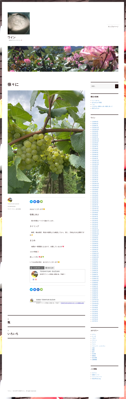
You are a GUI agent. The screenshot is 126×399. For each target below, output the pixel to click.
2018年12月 (95, 276)
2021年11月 (95, 208)
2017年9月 (95, 305)
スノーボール (95, 100)
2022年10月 (95, 187)
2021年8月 (95, 214)
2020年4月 (95, 245)
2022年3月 (95, 201)
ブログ (94, 338)
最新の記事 (50, 268)
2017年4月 (95, 315)
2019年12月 (95, 253)
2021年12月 (95, 207)
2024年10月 (95, 141)
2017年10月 (95, 303)
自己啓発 (18, 209)
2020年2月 (95, 249)
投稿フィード (95, 374)
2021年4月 (95, 222)
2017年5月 (95, 313)
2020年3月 (95, 247)
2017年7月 (95, 309)
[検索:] (103, 86)
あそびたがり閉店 (97, 102)
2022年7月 (95, 193)
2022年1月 (95, 205)
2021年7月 (95, 216)
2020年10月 (95, 234)
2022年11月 (95, 185)
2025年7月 (95, 133)
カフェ (94, 334)
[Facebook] (33, 279)
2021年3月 (95, 224)
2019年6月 (95, 265)
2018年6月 (95, 288)
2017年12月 (95, 299)
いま (93, 104)
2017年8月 (95, 307)
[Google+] (36, 279)
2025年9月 (95, 131)
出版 (93, 348)
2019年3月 (95, 270)
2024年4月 (95, 152)
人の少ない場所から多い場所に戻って (102, 106)
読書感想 (94, 359)
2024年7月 (95, 146)
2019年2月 (95, 272)
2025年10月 (95, 129)
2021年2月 (95, 226)
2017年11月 (95, 301)
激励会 (94, 355)
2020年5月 (95, 243)
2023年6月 (95, 172)
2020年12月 (95, 230)
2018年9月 (95, 282)
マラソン (94, 340)
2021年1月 (95, 228)
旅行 (93, 352)
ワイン (12, 37)
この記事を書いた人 (37, 268)
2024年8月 (95, 145)
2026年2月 (95, 123)
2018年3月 (95, 294)
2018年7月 (95, 286)
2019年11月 (95, 255)
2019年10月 (95, 257)
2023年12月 (95, 160)
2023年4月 (95, 176)
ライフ (9, 209)
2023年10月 (95, 164)
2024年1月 (95, 158)
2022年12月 (95, 183)
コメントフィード (97, 376)
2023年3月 (95, 177)
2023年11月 (95, 162)
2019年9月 (95, 259)
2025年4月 (95, 135)
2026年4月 (95, 121)
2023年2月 (95, 179)
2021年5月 (95, 220)
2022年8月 (95, 191)
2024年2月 (95, 156)
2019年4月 (95, 269)
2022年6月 (95, 195)
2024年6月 (95, 148)
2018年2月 (95, 296)
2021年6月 (95, 218)
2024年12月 (95, 139)
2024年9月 (95, 143)
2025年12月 (95, 127)
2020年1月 (95, 251)
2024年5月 (95, 150)
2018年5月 (95, 290)
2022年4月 (95, 199)
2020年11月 (95, 232)
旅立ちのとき (95, 108)
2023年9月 (95, 166)
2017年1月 (95, 321)
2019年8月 (95, 261)
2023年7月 (95, 170)
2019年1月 (95, 274)
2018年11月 (95, 278)
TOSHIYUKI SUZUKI (13, 204)
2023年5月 (95, 174)
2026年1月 (95, 125)
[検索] (116, 86)
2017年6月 (95, 311)
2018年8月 (95, 284)
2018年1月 (95, 298)
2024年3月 (95, 154)
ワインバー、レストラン (98, 346)
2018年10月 (95, 280)
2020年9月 (95, 236)
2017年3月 (95, 317)
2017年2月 (95, 319)
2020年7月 (95, 239)
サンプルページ (113, 26)
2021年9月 (95, 212)
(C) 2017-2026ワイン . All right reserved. (24, 391)
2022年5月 (95, 197)
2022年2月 (95, 203)
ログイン (94, 373)
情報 (93, 350)
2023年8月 (95, 168)
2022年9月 (95, 189)
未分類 (94, 353)
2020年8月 (95, 238)
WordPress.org (96, 378)
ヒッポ (94, 336)
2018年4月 (95, 292)
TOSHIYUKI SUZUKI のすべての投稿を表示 (72, 303)
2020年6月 (95, 241)
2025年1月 (95, 137)
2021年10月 (95, 210)
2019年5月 (95, 267)
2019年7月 (95, 263)
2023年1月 (95, 181)
